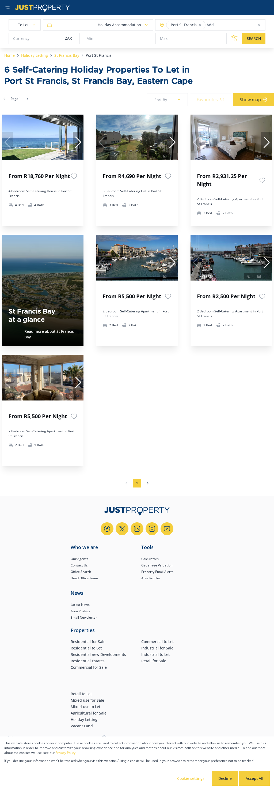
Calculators (150, 559)
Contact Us (79, 565)
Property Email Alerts (157, 571)
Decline (225, 778)
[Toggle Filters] (234, 38)
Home (9, 55)
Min (89, 38)
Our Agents (79, 559)
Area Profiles (151, 578)
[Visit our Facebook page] (107, 528)
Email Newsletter (84, 617)
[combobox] (228, 25)
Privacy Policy (65, 752)
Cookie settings (190, 778)
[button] (200, 25)
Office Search (81, 571)
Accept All (254, 778)
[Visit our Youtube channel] (167, 528)
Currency (21, 38)
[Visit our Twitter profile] (122, 528)
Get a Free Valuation (157, 565)
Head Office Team (84, 578)
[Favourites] (74, 176)
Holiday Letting (34, 55)
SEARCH (254, 38)
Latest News (80, 604)
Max (164, 38)
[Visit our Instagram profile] (152, 528)
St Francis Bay (66, 55)
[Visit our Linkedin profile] (137, 528)
